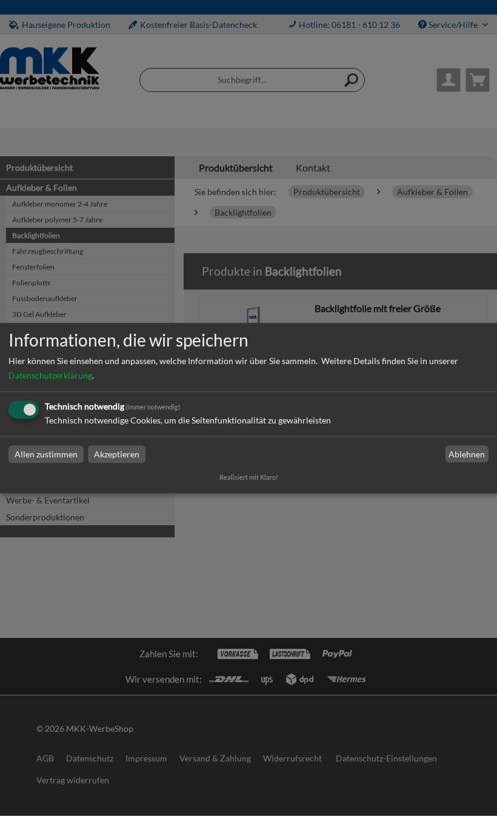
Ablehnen (467, 454)
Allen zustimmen (46, 454)
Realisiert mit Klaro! (248, 477)
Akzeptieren (116, 454)
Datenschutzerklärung (50, 375)
